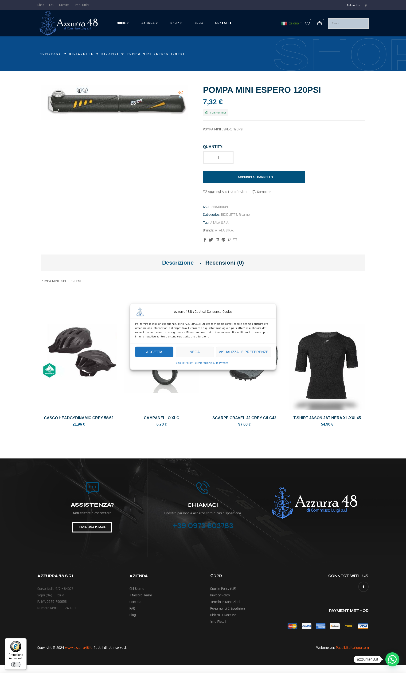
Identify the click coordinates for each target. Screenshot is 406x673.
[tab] (178, 262)
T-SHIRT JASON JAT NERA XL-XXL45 (327, 418)
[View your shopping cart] (319, 23)
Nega (195, 352)
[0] (307, 23)
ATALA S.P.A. (219, 222)
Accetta (154, 352)
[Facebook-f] (366, 5)
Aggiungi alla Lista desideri (228, 191)
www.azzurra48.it (78, 647)
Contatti (136, 601)
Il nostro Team (140, 595)
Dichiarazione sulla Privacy (211, 363)
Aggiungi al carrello (255, 177)
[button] (180, 95)
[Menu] (24, 641)
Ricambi (110, 54)
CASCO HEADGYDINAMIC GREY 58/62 (78, 418)
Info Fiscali (218, 621)
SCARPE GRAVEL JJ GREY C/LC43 (244, 418)
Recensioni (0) (224, 262)
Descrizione (178, 262)
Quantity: (213, 147)
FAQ (132, 608)
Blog (132, 615)
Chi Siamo (136, 588)
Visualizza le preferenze (243, 352)
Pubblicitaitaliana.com (352, 647)
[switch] (15, 664)
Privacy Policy (220, 595)
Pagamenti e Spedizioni (228, 608)
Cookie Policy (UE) (223, 588)
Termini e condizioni (225, 601)
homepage (50, 54)
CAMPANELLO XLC (161, 418)
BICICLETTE (81, 54)
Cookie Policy (184, 363)
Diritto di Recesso (223, 615)
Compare (264, 191)
